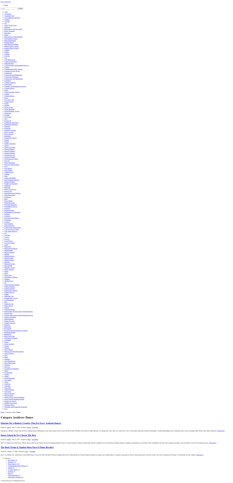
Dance (6, 98)
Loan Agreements (9, 243)
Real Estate (7, 327)
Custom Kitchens (9, 96)
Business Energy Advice (11, 46)
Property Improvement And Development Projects (18, 315)
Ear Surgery (7, 121)
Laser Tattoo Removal (10, 231)
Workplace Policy (9, 405)
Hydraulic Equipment (10, 205)
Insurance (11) (12, 462)
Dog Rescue (7, 117)
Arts (5, 23)
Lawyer (6, 237)
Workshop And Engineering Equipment (15, 407)
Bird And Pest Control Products (13, 37)
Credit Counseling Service (11, 92)
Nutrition (7, 279)
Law (5, 233)
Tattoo (6, 371)
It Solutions (7, 220)
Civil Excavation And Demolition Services (16, 65)
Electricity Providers (10, 130)
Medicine (7, 262)
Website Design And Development (14, 397)
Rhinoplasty (7, 334)
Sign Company (8, 350)
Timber (6, 376)
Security (6, 346)
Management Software (10, 248)
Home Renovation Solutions (12, 193)
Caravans (7, 56)
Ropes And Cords (9, 336)
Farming (6, 140)
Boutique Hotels (9, 42)
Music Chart (7, 275)
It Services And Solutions (11, 218)
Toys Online (7, 380)
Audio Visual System (10, 25)
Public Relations (9, 319)
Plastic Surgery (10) (13, 464)
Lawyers (6, 239)
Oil (5, 283)
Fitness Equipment (9, 163)
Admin (9, 427)
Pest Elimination (9, 300)
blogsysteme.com (6, 2)
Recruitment (7, 329)
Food (5, 166)
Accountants (8, 14)
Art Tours (7, 21)
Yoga (5, 409)
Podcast (6, 308)
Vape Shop (7, 388)
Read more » (221, 431)
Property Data (8, 313)
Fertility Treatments (9, 144)
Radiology (7, 325)
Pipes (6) (10, 473)
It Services (7, 216)
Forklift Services (9, 172)
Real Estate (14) (12, 460)
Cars (5, 58)
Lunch (6, 245)
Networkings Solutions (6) (15, 477)
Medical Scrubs (8, 258)
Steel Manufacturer (9, 361)
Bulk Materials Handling (11, 44)
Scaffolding (7, 340)
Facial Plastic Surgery (10, 138)
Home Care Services (10, 189)
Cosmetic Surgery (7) (14, 470)
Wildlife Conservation (10, 403)
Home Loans (8, 191)
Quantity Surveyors (9, 323)
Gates (6, 176)
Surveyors (7, 367)
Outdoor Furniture (9, 287)
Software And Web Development (13, 351)
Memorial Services (9, 264)
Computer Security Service (12, 71)
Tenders (6, 374)
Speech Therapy (9, 353)
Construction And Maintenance (13, 75)
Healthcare (7, 185)
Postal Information (9, 309)
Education (7, 126)
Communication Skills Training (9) (18, 466)
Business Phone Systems (11, 48)
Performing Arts (9, 296)
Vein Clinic (7, 392)
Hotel (6, 199)
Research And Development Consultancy (16, 330)
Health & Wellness (9, 182)
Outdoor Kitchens (9, 289)
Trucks (6, 382)
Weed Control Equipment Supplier (14, 399)
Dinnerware (7, 113)
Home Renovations (9, 195)
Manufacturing (8, 250)
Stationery (7, 359)
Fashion (6, 142)
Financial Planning (9, 153)
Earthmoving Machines (11, 124)
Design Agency (8, 107)
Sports (6, 357)
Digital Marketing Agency (11, 111)
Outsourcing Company (10, 290)
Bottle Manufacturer (10, 41)
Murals (6, 271)
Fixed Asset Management (11, 165)
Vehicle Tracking (9, 390)
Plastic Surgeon (8, 304)
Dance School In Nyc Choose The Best (18, 435)
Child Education (9, 63)
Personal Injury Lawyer (11, 298)
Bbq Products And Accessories (13, 29)
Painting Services (9, 292)
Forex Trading (8, 170)
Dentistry (7, 105)
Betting (6, 35)
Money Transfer (8, 269)
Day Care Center (9, 100)
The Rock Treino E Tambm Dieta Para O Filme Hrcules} (27, 447)
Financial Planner (9, 149)
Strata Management (9, 363)
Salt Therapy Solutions (10, 338)
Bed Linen (7, 33)
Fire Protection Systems (11, 159)
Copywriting (8, 84)
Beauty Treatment (9, 31)
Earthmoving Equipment (11, 123)
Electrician (7, 128)
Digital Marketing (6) (14, 475)
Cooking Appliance (10, 82)
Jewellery (7, 222)
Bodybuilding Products (11, 39)
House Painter (8, 201)
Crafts (6, 90)
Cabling (6, 52)
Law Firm (7, 235)
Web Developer (8, 395)
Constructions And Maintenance (13, 79)
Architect (7, 20)
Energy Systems (9, 132)
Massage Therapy (9, 252)
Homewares (7, 197)
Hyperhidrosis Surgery (10, 206)
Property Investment (10, 317)
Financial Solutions (9, 157)
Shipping (7, 348)
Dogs (5, 119)
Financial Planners (9, 151)
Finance (6, 145)
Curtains (6, 94)
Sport (5, 355)
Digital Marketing (9, 109)
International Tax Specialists (12, 212)
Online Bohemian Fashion (11, 285)
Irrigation (7, 214)
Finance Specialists (9, 147)
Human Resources (9, 203)
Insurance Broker (9, 210)
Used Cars (7, 384)
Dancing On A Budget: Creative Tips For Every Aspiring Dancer (31, 423)
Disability (7, 115)
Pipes (5, 302)
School (6, 342)
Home (6, 5)
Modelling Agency (9, 268)
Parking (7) (11, 468)
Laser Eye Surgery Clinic (11, 229)
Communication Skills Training (13, 69)
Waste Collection (9, 393)
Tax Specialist (8, 372)
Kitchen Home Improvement (12, 227)
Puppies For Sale (9, 321)
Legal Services (8, 241)
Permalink (35, 427)
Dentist (6, 103)
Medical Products (9, 256)
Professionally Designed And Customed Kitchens (18, 311)
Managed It (7, 247)
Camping (7, 54)
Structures (7, 365)
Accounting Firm (9, 16)
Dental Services (8, 102)
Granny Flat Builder (10, 178)
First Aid (6, 161)
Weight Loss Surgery (10, 401)
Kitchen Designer (9, 226)
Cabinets (6, 50)
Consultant (7, 81)
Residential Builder (9, 332)
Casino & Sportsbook (10, 61)
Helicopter (7, 187)
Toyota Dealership (9, 378)
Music (6, 273)
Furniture (7, 174)
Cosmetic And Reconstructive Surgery (15, 86)
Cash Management (9, 60)
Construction (8, 73)
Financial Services (9, 155)
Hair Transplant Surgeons (11, 180)
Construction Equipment (11, 77)
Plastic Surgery (8, 306)
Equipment (7, 136)
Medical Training (9, 260)
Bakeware (7, 27)
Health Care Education (10, 184)
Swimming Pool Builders (11, 369)
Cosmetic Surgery (9, 88)
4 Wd (6, 12)
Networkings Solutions (10, 277)
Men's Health (8, 266)
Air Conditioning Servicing (12, 18)
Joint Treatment (8, 224)
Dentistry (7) (11, 471)
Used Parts (7, 386)
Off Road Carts (8, 281)
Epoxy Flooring (8, 134)
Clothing (6, 67)
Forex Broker (8, 168)
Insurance (7, 208)
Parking (6, 294)
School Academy (9, 344)
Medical (6, 254)
